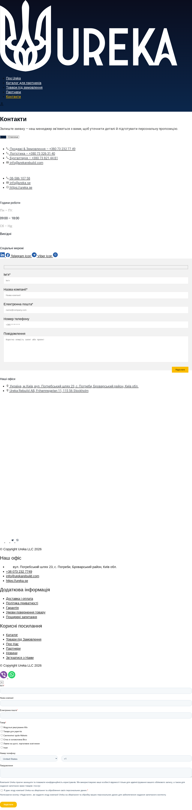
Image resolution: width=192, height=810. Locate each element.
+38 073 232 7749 (19, 571)
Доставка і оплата (19, 598)
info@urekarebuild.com (22, 576)
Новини (11, 653)
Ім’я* (7, 274)
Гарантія (12, 608)
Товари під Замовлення (23, 639)
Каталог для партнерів (23, 83)
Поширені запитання (21, 617)
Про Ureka (13, 78)
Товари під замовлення (24, 87)
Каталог (12, 635)
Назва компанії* (16, 289)
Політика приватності (22, 603)
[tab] (3, 137)
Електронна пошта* (18, 304)
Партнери (13, 92)
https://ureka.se (17, 581)
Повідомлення (14, 333)
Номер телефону (16, 319)
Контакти (13, 96)
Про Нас (12, 644)
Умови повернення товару (25, 612)
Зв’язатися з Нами (20, 658)
